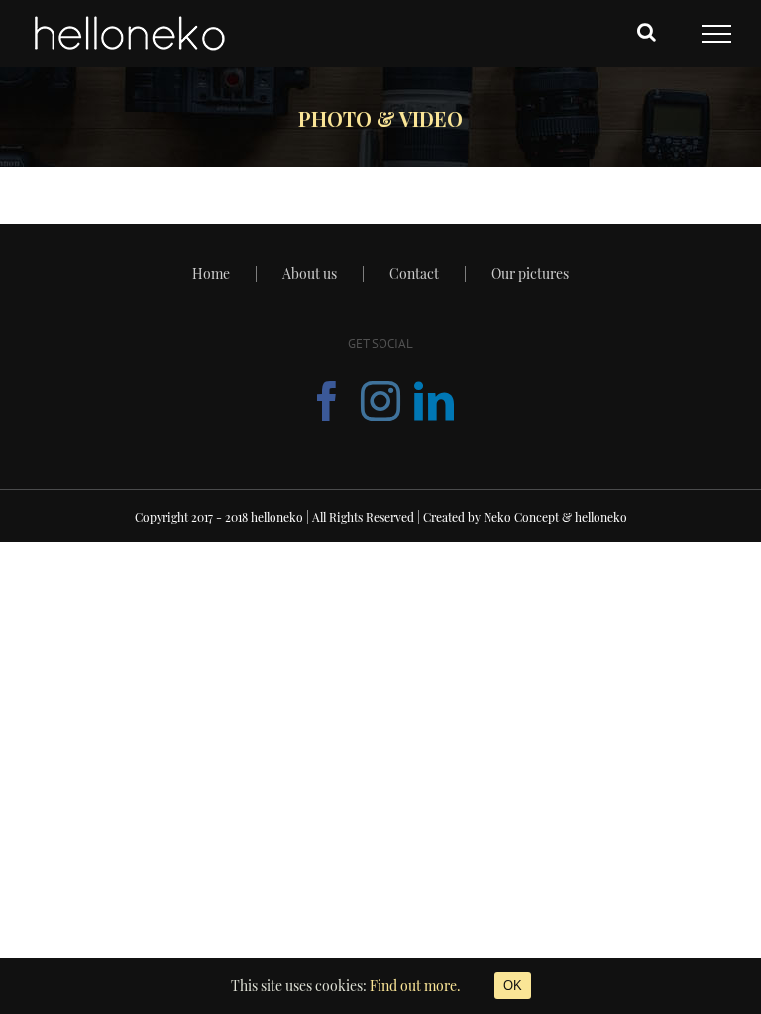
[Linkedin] (434, 401)
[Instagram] (380, 401)
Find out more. (415, 985)
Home (211, 273)
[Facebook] (327, 401)
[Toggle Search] (646, 32)
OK (512, 985)
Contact (414, 273)
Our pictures (530, 273)
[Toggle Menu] (716, 34)
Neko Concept (521, 517)
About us (309, 273)
